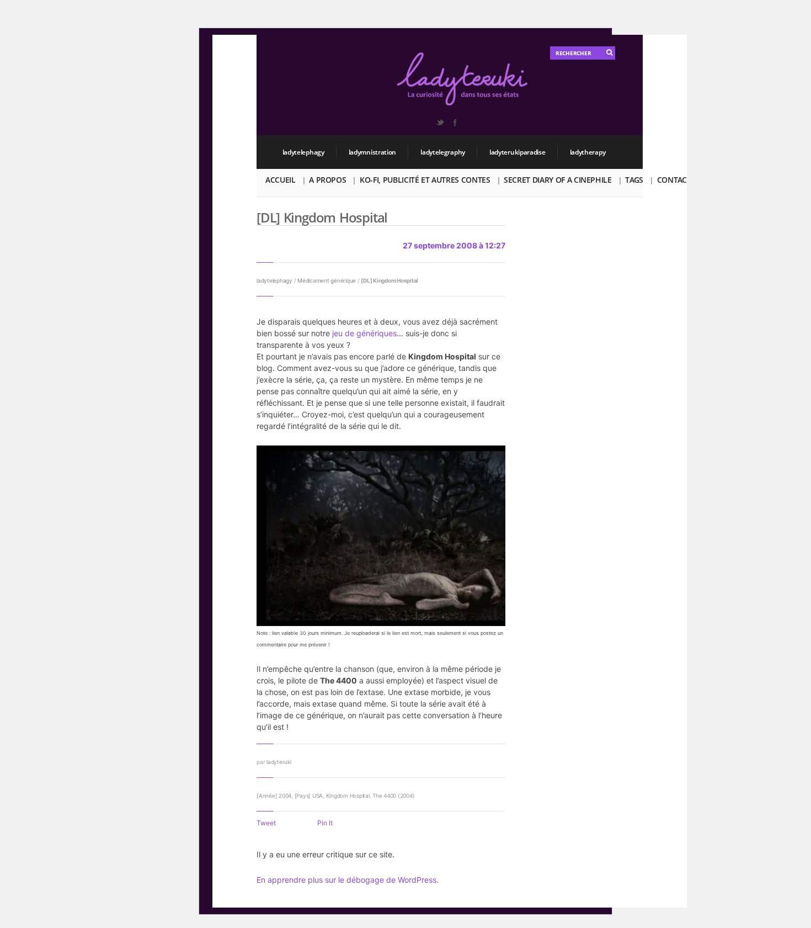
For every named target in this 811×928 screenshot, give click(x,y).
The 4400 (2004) (393, 795)
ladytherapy (588, 152)
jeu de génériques (364, 333)
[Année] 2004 (274, 795)
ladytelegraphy (442, 152)
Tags (634, 179)
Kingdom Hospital (348, 795)
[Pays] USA (309, 795)
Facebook (454, 122)
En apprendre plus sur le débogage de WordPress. (348, 879)
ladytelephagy (303, 152)
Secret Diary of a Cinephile (558, 179)
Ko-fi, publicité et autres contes (425, 179)
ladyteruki (278, 762)
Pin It (325, 823)
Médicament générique (326, 280)
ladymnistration (373, 152)
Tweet (266, 823)
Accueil (280, 179)
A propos (327, 179)
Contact (674, 179)
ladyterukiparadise (517, 152)
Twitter (439, 122)
